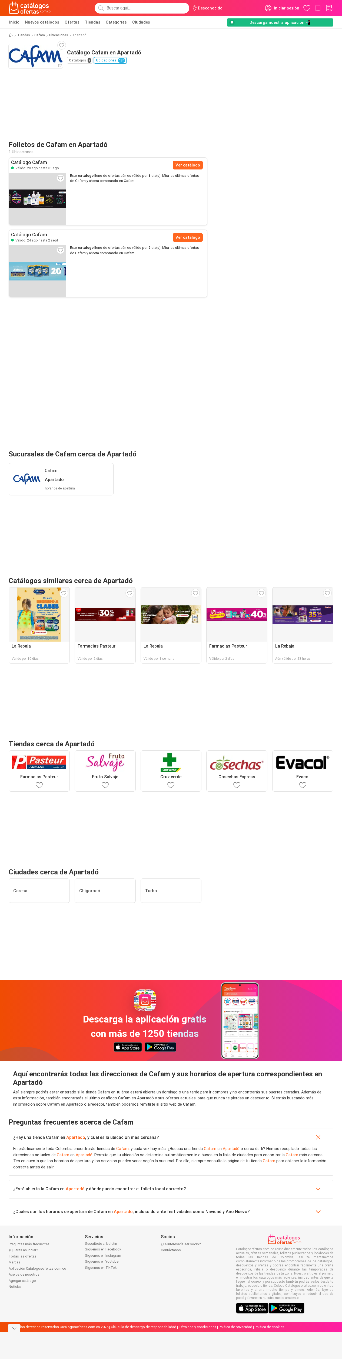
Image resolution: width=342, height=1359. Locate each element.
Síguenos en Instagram (103, 1255)
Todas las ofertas (22, 1256)
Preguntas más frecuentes (29, 1244)
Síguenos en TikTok (101, 1268)
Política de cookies (269, 1327)
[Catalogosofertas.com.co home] (30, 8)
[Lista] (329, 8)
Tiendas (92, 22)
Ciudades (141, 22)
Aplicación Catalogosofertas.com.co (37, 1268)
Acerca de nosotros (24, 1274)
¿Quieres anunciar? (23, 1250)
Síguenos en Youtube (101, 1261)
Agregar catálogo (22, 1281)
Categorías (116, 22)
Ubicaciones (58, 35)
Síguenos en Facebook (103, 1249)
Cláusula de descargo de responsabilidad (143, 1327)
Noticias (15, 1287)
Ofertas (72, 22)
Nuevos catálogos (42, 22)
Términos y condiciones (197, 1327)
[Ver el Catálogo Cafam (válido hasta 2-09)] (37, 271)
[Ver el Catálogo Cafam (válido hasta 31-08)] (37, 199)
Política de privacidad (235, 1327)
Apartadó (75, 1137)
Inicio (14, 22)
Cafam (39, 35)
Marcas (14, 1262)
